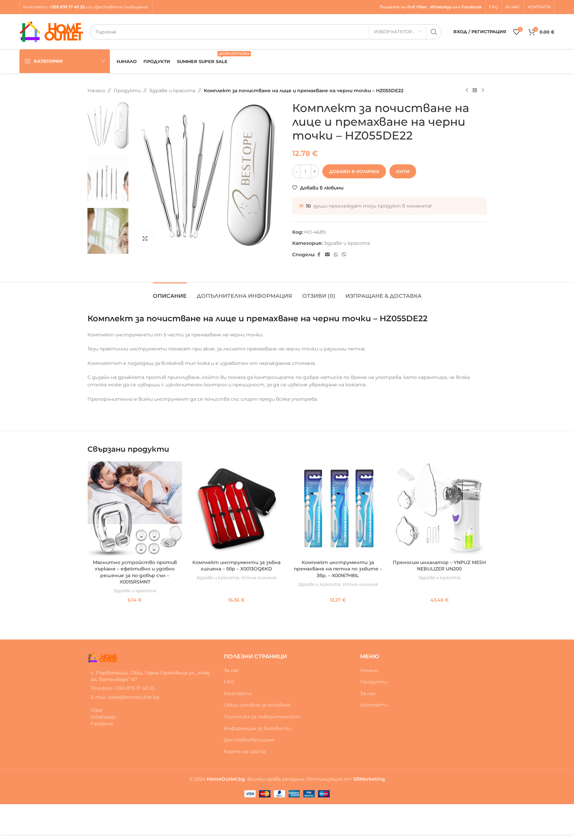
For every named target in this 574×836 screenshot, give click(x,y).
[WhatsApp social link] (336, 254)
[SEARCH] (434, 32)
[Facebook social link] (319, 254)
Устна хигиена (258, 577)
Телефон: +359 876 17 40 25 (123, 688)
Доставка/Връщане (249, 740)
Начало (96, 91)
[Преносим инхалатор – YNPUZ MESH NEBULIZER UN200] (439, 508)
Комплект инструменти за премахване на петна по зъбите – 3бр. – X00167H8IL (338, 568)
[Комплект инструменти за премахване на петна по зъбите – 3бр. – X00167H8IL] (338, 508)
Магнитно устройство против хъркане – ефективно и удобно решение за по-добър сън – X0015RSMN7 (135, 572)
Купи (402, 171)
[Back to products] (475, 91)
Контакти (35, 6)
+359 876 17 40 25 (67, 6)
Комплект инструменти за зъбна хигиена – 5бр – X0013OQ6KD (236, 565)
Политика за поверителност (262, 717)
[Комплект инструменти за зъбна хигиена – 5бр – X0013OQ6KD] (236, 508)
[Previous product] (467, 91)
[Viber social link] (344, 254)
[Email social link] (327, 254)
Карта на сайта (244, 751)
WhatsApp (441, 6)
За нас (231, 670)
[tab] (170, 292)
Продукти (127, 91)
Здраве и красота (172, 91)
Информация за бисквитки (258, 728)
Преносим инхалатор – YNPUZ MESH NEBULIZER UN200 (439, 565)
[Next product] (483, 91)
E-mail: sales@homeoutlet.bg (125, 697)
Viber (421, 6)
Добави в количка (354, 171)
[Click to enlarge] (145, 238)
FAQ (229, 682)
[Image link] (102, 658)
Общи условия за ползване (257, 705)
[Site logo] (51, 31)
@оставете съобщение (121, 6)
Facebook (471, 6)
